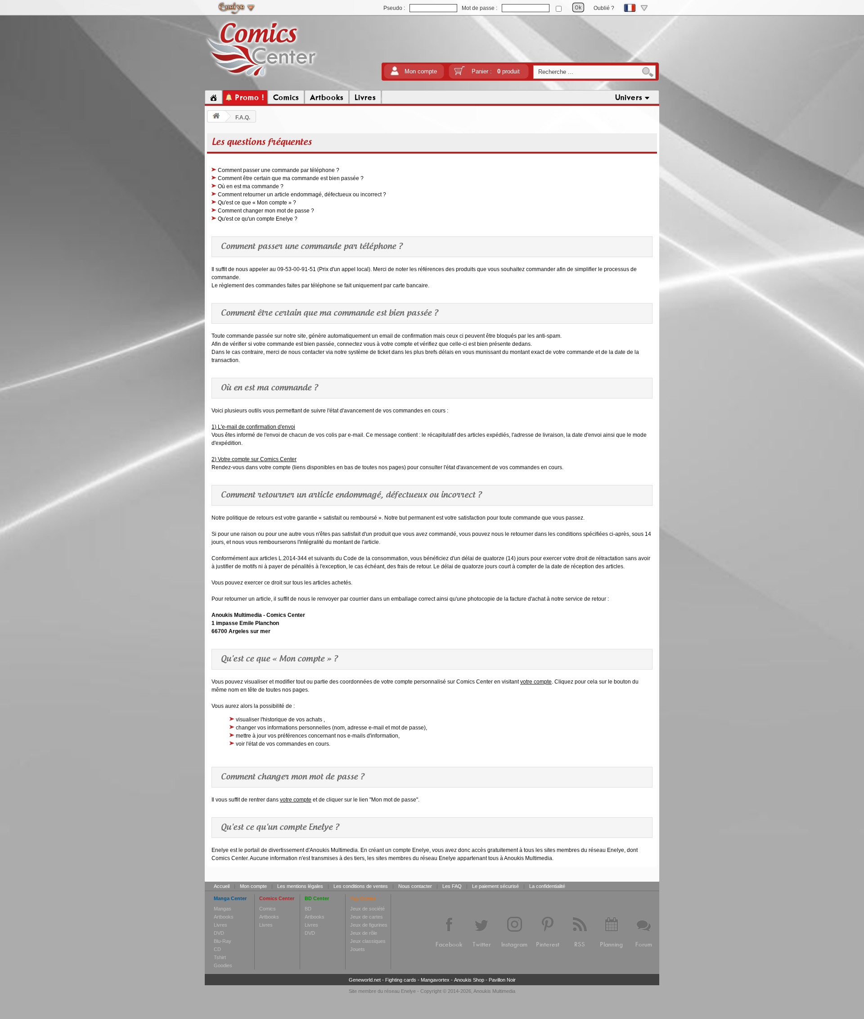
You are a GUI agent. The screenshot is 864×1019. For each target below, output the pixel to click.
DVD (219, 933)
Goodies (223, 965)
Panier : (496, 71)
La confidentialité (547, 886)
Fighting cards (400, 980)
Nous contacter (415, 886)
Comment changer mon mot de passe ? (266, 211)
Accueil (222, 886)
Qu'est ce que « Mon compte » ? (257, 202)
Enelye (408, 991)
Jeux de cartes (366, 916)
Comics (267, 908)
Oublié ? (604, 8)
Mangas (222, 908)
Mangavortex (435, 980)
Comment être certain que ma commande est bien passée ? (291, 178)
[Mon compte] (395, 73)
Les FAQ (452, 886)
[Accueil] (213, 97)
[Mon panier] (459, 73)
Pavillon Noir (502, 980)
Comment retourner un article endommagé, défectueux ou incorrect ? (302, 194)
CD (217, 949)
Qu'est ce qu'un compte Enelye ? (257, 219)
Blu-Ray (222, 941)
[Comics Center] (262, 78)
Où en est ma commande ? (251, 186)
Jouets (357, 949)
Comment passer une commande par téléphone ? (278, 170)
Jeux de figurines (368, 925)
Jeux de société (367, 908)
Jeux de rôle (363, 933)
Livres (220, 925)
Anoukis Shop (469, 980)
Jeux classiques (368, 941)
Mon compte (421, 71)
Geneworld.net (365, 980)
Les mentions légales (300, 886)
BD (308, 908)
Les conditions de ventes (360, 886)
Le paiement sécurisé (495, 886)
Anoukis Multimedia (494, 991)
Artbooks (224, 916)
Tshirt (220, 957)
